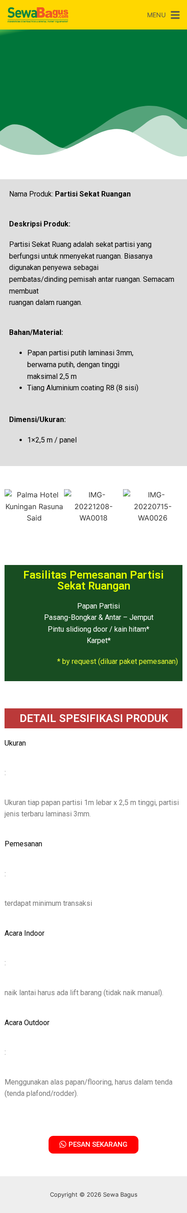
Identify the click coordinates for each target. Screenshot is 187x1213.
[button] (13, 506)
